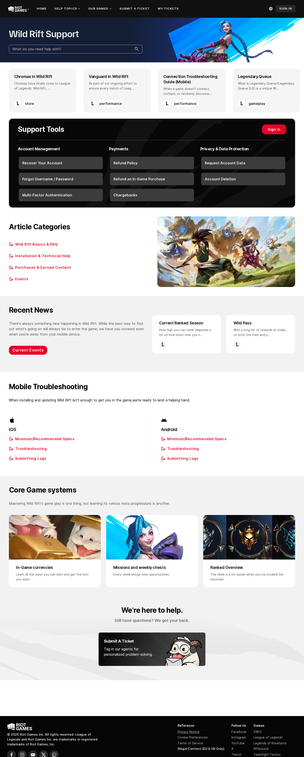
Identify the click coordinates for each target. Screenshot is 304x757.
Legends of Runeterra (269, 743)
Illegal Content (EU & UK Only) (201, 749)
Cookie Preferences (193, 737)
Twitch (236, 754)
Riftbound (260, 749)
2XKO (257, 732)
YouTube (238, 743)
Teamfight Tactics (267, 754)
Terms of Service (190, 743)
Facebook (238, 732)
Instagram (238, 737)
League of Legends (268, 737)
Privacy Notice (188, 732)
